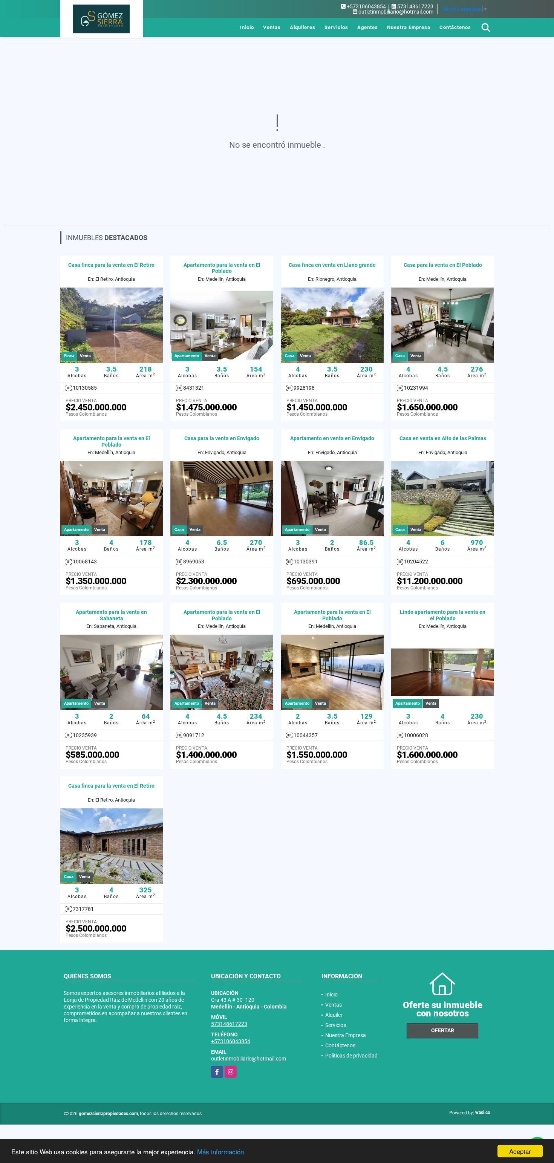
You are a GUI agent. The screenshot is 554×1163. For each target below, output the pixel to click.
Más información (220, 1151)
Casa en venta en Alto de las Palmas (442, 438)
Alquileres (302, 27)
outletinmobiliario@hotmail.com (248, 1059)
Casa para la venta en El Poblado (443, 265)
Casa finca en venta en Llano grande (332, 265)
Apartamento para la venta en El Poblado (222, 268)
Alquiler (334, 1015)
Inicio (247, 27)
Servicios (336, 27)
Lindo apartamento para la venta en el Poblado (442, 615)
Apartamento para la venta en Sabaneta (111, 615)
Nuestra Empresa (408, 27)
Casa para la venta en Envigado (221, 438)
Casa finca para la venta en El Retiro (111, 265)
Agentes (367, 27)
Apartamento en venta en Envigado (332, 438)
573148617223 (415, 6)
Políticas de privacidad (351, 1056)
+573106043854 (366, 6)
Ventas (272, 27)
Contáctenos (455, 27)
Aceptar (520, 1151)
